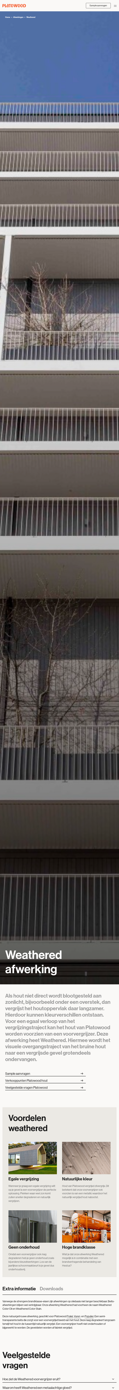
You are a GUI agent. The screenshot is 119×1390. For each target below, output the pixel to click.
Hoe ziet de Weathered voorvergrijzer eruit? (31, 1379)
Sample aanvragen (98, 5)
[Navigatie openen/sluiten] (115, 5)
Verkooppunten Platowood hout (44, 1080)
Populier (89, 1316)
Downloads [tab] (51, 1289)
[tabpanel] (59, 1316)
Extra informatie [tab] (19, 1289)
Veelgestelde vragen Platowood (44, 1087)
